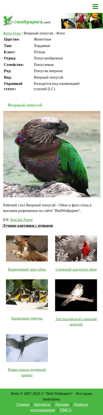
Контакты (42, 404)
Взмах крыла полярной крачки (27, 372)
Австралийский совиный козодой (76, 321)
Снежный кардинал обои (76, 269)
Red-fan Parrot (21, 220)
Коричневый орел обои (27, 269)
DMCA (66, 410)
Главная (22, 404)
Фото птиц (12, 33)
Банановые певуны (27, 318)
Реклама (62, 404)
